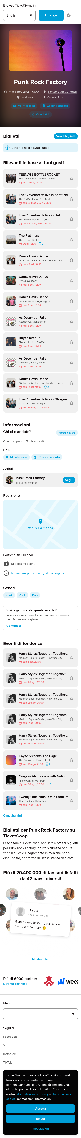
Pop (35, 595)
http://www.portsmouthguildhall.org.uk (37, 573)
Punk (9, 595)
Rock (22, 595)
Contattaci (13, 626)
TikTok (7, 1062)
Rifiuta (40, 1119)
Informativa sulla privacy (32, 1094)
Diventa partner (14, 984)
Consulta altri (12, 816)
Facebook (10, 1037)
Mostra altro (66, 433)
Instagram (10, 1054)
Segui (69, 480)
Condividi (42, 114)
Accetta (40, 1109)
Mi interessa (26, 106)
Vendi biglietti (65, 136)
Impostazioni (41, 1129)
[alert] (40, 1102)
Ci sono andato (57, 106)
